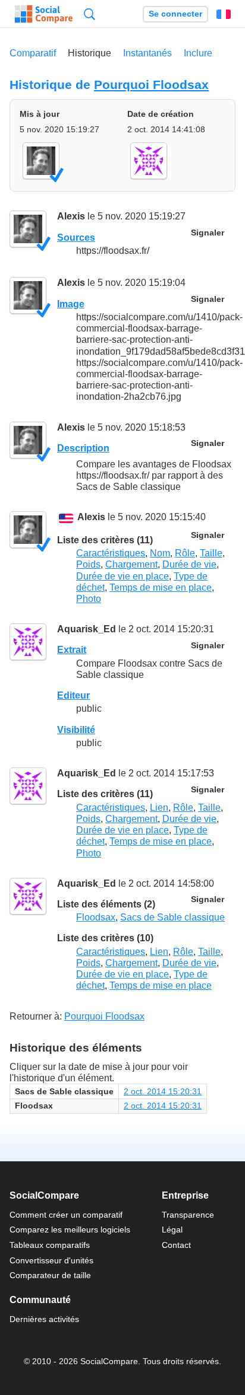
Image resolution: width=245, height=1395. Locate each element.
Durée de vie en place (122, 576)
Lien (159, 807)
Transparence (188, 1214)
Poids (88, 564)
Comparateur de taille (50, 1275)
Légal (172, 1229)
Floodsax (95, 917)
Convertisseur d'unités (51, 1260)
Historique (89, 53)
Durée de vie (189, 564)
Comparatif (33, 53)
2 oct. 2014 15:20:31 (163, 1091)
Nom (160, 553)
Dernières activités (44, 1319)
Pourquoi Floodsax (151, 84)
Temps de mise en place (160, 587)
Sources (76, 237)
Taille (211, 553)
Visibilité (76, 730)
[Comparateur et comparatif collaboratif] (44, 14)
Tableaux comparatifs (50, 1245)
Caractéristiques (110, 553)
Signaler (207, 232)
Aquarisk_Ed (86, 629)
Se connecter (175, 13)
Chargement (131, 564)
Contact (176, 1245)
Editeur (73, 695)
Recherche (89, 14)
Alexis (71, 216)
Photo (88, 599)
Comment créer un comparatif (66, 1214)
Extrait (71, 650)
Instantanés (147, 53)
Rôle (185, 553)
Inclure (198, 53)
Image (70, 304)
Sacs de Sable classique (172, 917)
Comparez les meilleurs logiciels (70, 1229)
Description (83, 448)
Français (223, 14)
